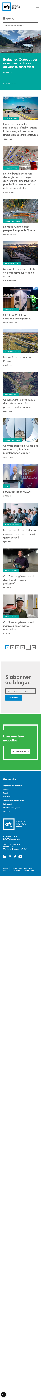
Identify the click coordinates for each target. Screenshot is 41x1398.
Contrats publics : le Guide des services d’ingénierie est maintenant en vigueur (20, 449)
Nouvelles (7, 796)
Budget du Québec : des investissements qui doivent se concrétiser (20, 63)
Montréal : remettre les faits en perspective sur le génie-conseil (19, 272)
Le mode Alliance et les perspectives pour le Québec (19, 228)
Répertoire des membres (12, 785)
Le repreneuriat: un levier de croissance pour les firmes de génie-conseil (19, 533)
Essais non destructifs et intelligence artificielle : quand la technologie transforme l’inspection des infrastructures (20, 129)
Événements (7, 804)
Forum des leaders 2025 (17, 491)
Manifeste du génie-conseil (13, 800)
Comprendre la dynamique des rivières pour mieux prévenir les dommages (19, 403)
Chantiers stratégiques (11, 807)
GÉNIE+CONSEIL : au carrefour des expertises (17, 316)
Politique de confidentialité (29, 869)
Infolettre (6, 811)
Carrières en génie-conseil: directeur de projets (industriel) (18, 579)
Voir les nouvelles (19, 752)
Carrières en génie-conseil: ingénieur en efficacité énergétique (18, 625)
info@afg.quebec (11, 838)
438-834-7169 (10, 836)
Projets (5, 793)
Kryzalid (17, 870)
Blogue (6, 789)
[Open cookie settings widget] (3, 1394)
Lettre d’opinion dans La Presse (17, 359)
